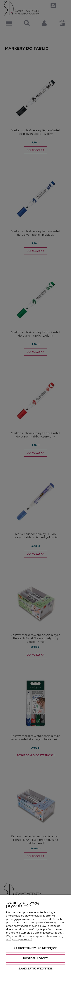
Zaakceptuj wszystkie (35, 968)
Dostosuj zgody (35, 958)
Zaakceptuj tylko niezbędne (35, 948)
